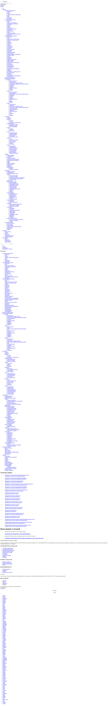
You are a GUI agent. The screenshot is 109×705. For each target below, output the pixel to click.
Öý (3, 245)
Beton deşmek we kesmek (7, 248)
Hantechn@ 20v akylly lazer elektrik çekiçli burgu (14, 514)
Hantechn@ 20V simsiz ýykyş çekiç (11, 493)
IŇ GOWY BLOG (24, 586)
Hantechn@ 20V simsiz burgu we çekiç (12, 517)
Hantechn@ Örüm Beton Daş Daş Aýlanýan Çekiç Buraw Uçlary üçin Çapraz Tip (24, 538)
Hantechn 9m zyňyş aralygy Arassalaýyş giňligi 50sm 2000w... (16, 520)
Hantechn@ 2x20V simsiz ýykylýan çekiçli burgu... (14, 490)
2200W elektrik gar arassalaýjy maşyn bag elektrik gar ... (15, 523)
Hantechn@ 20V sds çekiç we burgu (11, 505)
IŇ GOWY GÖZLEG (33, 586)
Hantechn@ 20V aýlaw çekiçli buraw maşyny (13, 502)
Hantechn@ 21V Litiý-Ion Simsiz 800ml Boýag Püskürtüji (15, 487)
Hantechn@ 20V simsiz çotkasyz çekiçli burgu (13, 508)
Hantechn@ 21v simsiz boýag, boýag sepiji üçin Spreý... (15, 476)
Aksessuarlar (5, 247)
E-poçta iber (2, 588)
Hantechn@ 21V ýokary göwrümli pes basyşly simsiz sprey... (16, 484)
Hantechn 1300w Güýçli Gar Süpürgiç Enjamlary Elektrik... (16, 526)
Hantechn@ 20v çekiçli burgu (10, 511)
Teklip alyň (2, 5)
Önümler (4, 246)
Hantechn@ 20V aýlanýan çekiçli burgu (12, 499)
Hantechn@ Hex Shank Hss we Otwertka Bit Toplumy (17, 534)
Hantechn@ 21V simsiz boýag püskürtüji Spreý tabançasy (15, 479)
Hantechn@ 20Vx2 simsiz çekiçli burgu (12, 496)
